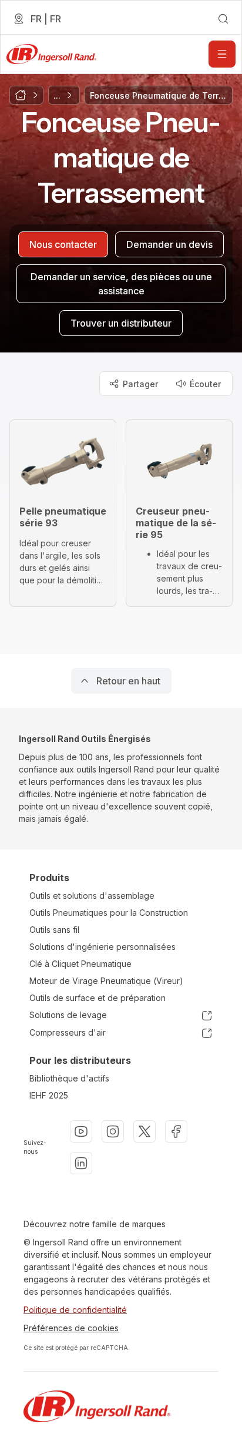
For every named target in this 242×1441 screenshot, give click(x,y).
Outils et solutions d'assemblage (91, 896)
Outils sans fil (54, 930)
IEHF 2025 (48, 1095)
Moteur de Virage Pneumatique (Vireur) (106, 981)
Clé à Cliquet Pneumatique (80, 964)
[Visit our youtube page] (81, 1131)
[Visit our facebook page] (176, 1131)
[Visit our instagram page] (113, 1131)
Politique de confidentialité (75, 1310)
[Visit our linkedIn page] (81, 1163)
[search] (223, 18)
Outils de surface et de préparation (97, 998)
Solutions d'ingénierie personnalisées (102, 947)
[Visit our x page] (144, 1131)
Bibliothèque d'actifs (69, 1078)
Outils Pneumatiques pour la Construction (108, 913)
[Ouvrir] (222, 54)
